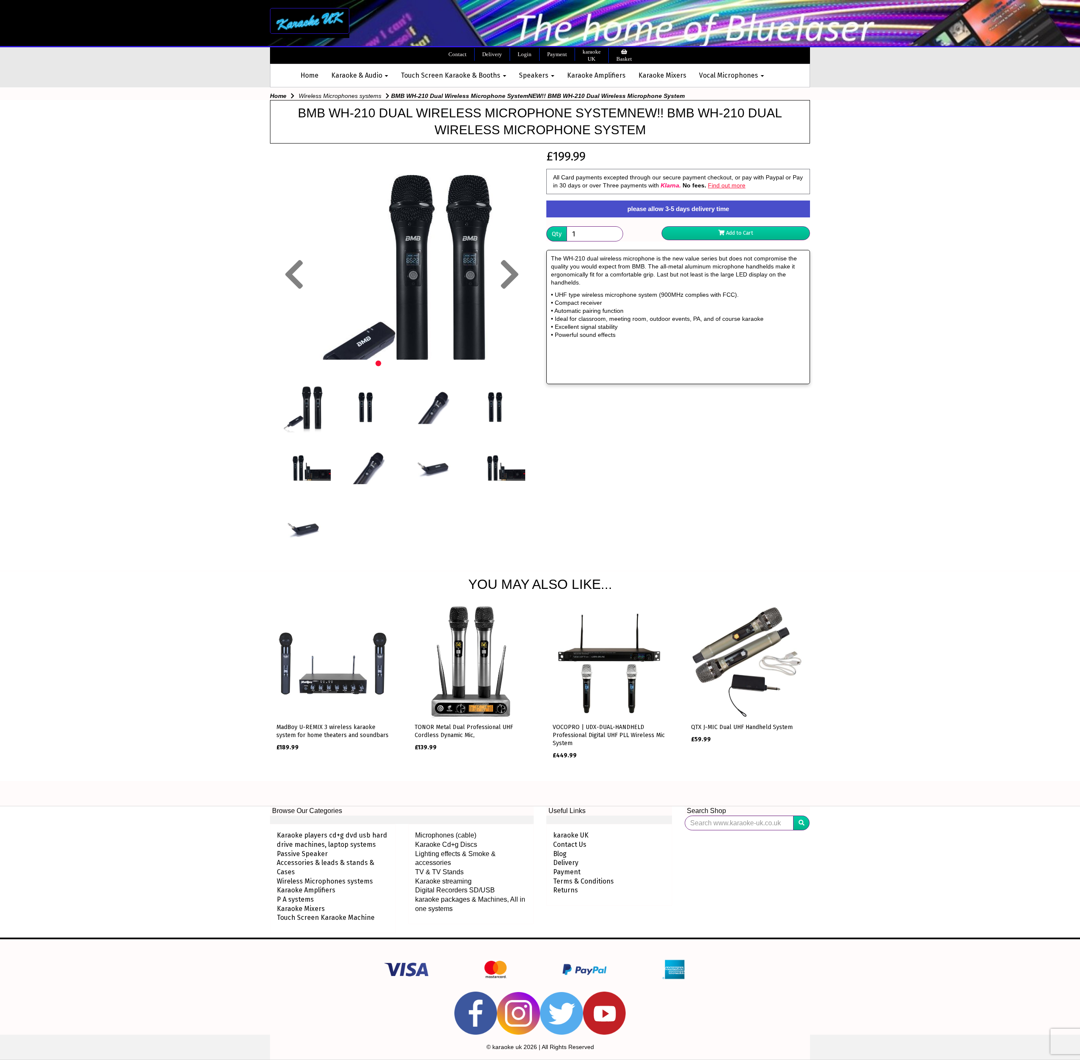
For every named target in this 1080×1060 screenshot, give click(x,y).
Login (525, 54)
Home (309, 75)
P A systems (295, 899)
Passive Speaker (302, 854)
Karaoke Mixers (662, 75)
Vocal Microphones (729, 75)
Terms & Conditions (583, 881)
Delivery (492, 54)
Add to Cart (739, 233)
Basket (624, 59)
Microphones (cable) (445, 835)
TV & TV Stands (439, 872)
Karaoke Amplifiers (596, 75)
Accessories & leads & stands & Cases (325, 867)
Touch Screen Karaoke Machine (326, 918)
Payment (557, 54)
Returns (565, 890)
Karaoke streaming (443, 881)
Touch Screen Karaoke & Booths (451, 75)
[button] (294, 314)
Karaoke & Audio (357, 75)
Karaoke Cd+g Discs (446, 844)
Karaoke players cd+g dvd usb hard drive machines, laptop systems (332, 840)
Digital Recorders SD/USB (455, 890)
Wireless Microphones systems (340, 95)
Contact (457, 54)
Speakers (534, 75)
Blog (560, 854)
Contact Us (569, 844)
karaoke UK (592, 55)
